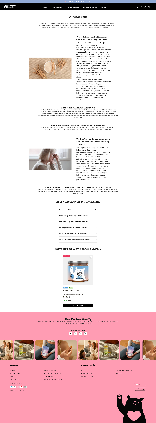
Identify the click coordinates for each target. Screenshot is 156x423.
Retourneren (48, 376)
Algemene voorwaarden (52, 373)
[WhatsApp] (140, 389)
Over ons (103, 7)
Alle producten (57, 7)
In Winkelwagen (78, 305)
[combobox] (139, 384)
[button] (66, 297)
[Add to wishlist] (91, 257)
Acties (45, 7)
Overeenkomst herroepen (53, 379)
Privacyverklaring (50, 370)
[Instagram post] (30, 350)
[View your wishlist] (141, 7)
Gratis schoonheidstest (90, 7)
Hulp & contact (15, 373)
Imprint (12, 376)
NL (139, 384)
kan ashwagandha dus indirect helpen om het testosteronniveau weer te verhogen (92, 93)
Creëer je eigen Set (74, 7)
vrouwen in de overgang (99, 166)
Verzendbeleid (14, 379)
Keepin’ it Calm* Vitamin (71, 290)
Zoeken (12, 370)
